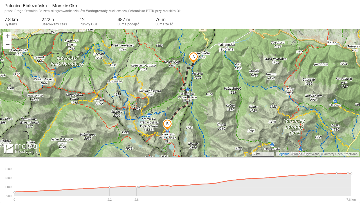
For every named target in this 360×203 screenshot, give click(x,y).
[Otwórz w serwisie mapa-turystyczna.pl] (20, 149)
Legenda (283, 154)
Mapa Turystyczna (307, 154)
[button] (7, 36)
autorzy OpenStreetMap (340, 154)
